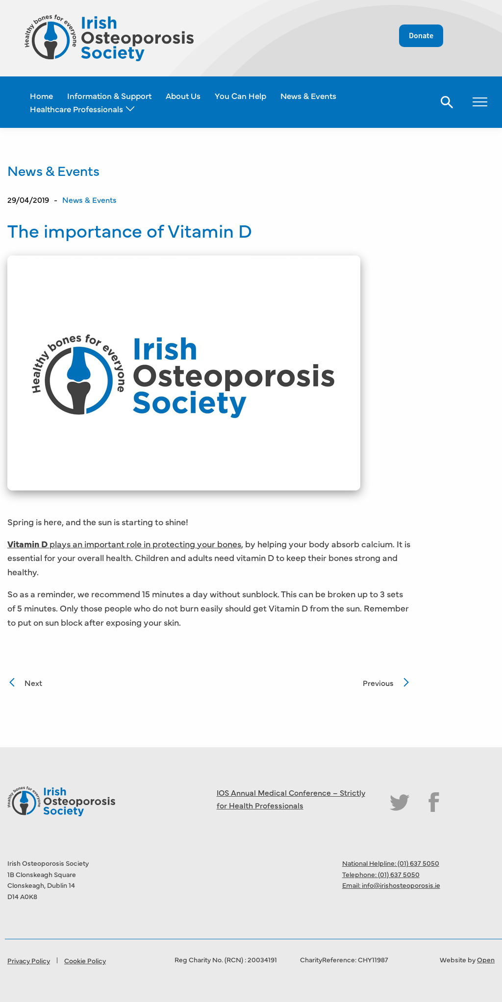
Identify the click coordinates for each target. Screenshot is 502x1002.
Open (486, 959)
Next (33, 682)
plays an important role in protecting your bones (124, 544)
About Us (183, 95)
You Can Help (240, 95)
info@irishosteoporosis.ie (401, 885)
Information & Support (109, 95)
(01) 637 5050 (418, 863)
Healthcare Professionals (76, 108)
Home (41, 95)
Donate (421, 35)
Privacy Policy (28, 960)
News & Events (308, 95)
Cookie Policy (85, 960)
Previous (378, 682)
